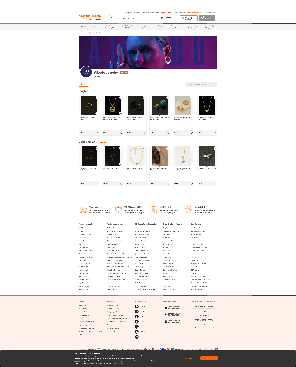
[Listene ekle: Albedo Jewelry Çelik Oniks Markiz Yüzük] (144, 97)
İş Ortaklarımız (83, 309)
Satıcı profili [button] (106, 85)
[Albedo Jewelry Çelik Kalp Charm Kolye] (207, 106)
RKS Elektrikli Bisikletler (114, 237)
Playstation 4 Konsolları (86, 257)
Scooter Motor (83, 237)
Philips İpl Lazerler (112, 234)
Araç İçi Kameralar (84, 286)
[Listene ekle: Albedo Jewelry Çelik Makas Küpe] (215, 148)
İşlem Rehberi (111, 331)
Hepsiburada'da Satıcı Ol (210, 13)
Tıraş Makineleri (168, 228)
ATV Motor (82, 244)
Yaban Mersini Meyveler (142, 228)
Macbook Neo (195, 254)
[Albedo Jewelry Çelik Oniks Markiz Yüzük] (136, 106)
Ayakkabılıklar (167, 257)
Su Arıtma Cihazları (84, 270)
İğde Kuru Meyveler (140, 237)
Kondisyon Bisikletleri (169, 289)
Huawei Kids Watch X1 (198, 244)
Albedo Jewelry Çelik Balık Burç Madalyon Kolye (111, 118)
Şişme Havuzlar (168, 237)
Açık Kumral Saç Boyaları (142, 234)
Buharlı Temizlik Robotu (170, 270)
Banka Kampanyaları (113, 328)
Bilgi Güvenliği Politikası (86, 325)
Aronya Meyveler (140, 247)
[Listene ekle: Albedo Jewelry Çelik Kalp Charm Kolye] (215, 97)
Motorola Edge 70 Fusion (198, 263)
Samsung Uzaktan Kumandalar (116, 263)
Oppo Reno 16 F (196, 273)
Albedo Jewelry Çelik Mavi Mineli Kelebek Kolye (182, 169)
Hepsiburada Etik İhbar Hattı (204, 328)
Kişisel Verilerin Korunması (87, 321)
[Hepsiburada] (90, 16)
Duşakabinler (83, 276)
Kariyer (81, 318)
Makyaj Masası (167, 244)
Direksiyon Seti (83, 289)
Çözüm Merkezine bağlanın (204, 307)
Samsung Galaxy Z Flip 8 (198, 283)
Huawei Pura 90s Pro (197, 250)
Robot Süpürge (83, 260)
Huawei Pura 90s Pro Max (199, 247)
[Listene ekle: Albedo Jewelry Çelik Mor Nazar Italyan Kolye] (144, 148)
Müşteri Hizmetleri (179, 13)
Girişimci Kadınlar (166, 13)
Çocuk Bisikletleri (84, 247)
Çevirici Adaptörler (168, 260)
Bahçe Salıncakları (168, 267)
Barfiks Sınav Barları (169, 280)
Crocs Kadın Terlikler (113, 250)
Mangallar (166, 283)
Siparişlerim (128, 13)
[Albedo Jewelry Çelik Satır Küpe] (160, 156)
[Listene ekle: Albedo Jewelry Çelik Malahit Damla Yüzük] (167, 97)
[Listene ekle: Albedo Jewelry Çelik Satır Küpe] (167, 148)
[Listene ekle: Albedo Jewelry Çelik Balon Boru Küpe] (191, 97)
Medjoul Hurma (139, 244)
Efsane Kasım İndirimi (197, 241)
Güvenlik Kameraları (85, 254)
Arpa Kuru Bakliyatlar (141, 257)
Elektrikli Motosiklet (84, 228)
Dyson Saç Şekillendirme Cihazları (117, 254)
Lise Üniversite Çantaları (86, 250)
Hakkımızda (82, 305)
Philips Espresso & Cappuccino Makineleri (119, 257)
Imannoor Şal (111, 247)
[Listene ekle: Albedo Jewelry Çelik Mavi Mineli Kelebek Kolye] (191, 148)
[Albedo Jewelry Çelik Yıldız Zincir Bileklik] (89, 156)
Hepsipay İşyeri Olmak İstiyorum (116, 312)
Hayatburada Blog (112, 305)
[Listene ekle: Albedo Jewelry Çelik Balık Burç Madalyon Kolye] (120, 97)
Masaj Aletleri (167, 234)
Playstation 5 (195, 260)
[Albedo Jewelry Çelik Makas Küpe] (207, 156)
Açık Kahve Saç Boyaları (142, 260)
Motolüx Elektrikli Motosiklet (115, 260)
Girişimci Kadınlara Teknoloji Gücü (117, 318)
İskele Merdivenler (140, 286)
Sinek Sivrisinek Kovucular (86, 263)
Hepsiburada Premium (194, 13)
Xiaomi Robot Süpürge (113, 276)
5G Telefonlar (195, 270)
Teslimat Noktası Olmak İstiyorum (116, 321)
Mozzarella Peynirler (141, 276)
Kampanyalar (155, 13)
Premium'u (92, 19)
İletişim (81, 334)
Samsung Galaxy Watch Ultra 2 (200, 286)
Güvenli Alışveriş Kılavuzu (86, 328)
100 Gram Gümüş (84, 267)
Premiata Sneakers (112, 283)
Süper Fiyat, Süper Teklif (141, 13)
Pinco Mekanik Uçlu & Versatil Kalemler (118, 267)
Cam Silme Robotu (84, 273)
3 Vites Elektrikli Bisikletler (142, 273)
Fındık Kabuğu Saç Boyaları (143, 267)
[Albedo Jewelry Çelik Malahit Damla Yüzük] (160, 106)
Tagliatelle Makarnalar (141, 250)
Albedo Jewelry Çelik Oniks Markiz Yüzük (135, 118)
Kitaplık (165, 273)
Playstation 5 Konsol (85, 234)
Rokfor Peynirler (139, 283)
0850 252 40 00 (204, 319)
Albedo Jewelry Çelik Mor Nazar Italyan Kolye (135, 169)
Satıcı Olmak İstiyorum (113, 309)
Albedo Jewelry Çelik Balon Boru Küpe (182, 118)
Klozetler (165, 247)
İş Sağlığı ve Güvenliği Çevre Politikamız (91, 331)
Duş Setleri (166, 286)
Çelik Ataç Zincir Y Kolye (111, 168)
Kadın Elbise (82, 241)
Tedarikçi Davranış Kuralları (115, 315)
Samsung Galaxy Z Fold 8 (199, 276)
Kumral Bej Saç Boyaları (142, 280)
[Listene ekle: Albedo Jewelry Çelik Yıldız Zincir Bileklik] (97, 148)
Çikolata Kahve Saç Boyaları (143, 254)
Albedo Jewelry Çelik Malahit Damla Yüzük (159, 118)
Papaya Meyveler (140, 263)
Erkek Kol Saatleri (84, 280)
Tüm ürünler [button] (94, 85)
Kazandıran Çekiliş (196, 257)
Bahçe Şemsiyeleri (168, 276)
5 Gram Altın (166, 250)
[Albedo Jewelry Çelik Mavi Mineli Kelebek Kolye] (183, 156)
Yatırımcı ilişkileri (83, 312)
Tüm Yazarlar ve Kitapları (198, 231)
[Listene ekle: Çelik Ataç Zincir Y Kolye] (120, 148)
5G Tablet (194, 267)
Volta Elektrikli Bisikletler (114, 244)
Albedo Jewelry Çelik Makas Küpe (206, 169)
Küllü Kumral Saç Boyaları (142, 231)
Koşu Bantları (83, 283)
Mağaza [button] (83, 85)
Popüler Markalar (196, 237)
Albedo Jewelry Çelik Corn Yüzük (88, 118)
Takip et (124, 72)
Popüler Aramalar (196, 234)
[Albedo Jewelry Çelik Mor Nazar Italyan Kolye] (136, 156)
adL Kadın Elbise (112, 289)
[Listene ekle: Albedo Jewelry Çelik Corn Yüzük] (97, 97)
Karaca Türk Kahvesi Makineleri (116, 273)
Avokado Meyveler (140, 241)
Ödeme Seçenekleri (113, 325)
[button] (89, 132)
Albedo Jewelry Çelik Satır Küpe (158, 169)
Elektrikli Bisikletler (84, 231)
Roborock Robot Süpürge (114, 231)
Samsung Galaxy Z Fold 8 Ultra (200, 280)
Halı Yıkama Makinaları (170, 241)
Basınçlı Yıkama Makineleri (171, 231)
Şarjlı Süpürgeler (168, 263)
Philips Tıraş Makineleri (114, 270)
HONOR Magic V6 (196, 289)
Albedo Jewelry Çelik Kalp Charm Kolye (205, 118)
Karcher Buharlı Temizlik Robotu (116, 280)
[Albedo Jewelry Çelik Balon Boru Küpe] (183, 106)
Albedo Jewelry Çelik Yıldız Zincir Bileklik (88, 169)
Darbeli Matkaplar (140, 270)
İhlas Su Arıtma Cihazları (114, 286)
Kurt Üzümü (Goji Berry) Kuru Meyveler (146, 289)
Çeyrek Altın (166, 254)
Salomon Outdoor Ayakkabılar (116, 241)
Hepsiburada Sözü (196, 228)
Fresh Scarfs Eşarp (112, 228)
